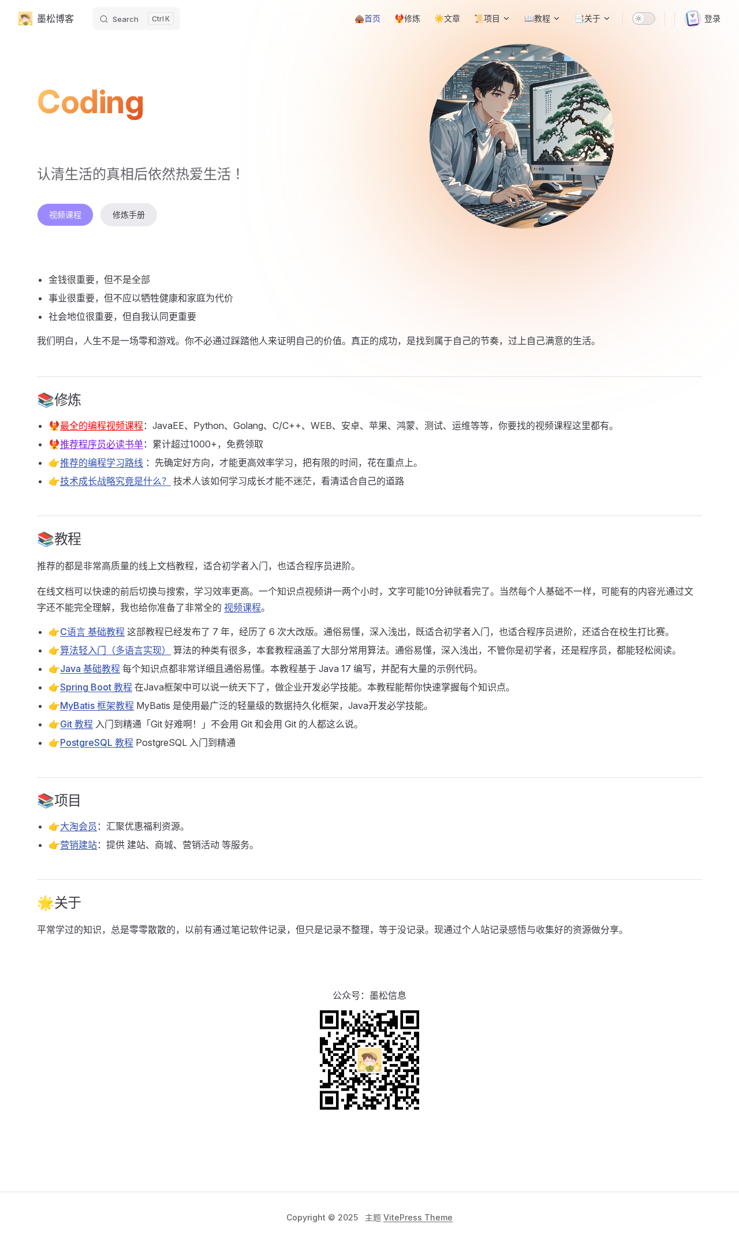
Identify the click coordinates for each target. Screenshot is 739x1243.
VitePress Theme (418, 1217)
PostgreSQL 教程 (96, 742)
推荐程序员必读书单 (101, 444)
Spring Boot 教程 (96, 687)
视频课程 (65, 214)
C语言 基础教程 (92, 631)
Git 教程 (76, 724)
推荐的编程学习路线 (101, 462)
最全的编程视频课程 (101, 425)
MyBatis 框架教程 (97, 705)
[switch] (643, 18)
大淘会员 (78, 826)
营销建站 (78, 844)
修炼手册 (129, 214)
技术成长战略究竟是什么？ (115, 481)
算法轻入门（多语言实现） (115, 650)
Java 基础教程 (90, 668)
